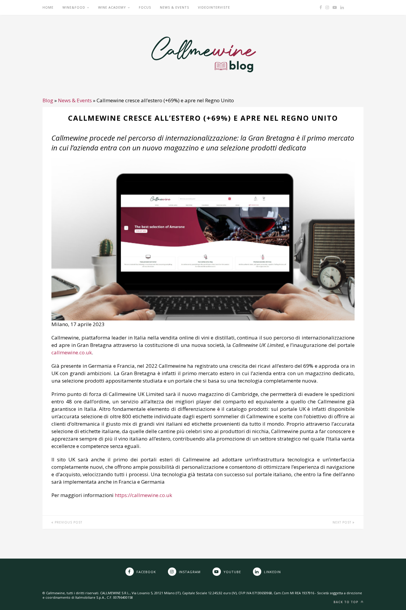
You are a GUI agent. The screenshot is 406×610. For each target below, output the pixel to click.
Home (48, 7)
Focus (145, 7)
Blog (48, 100)
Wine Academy (112, 7)
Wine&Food (73, 7)
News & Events (174, 7)
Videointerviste (214, 7)
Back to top (346, 602)
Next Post (343, 522)
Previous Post (67, 522)
